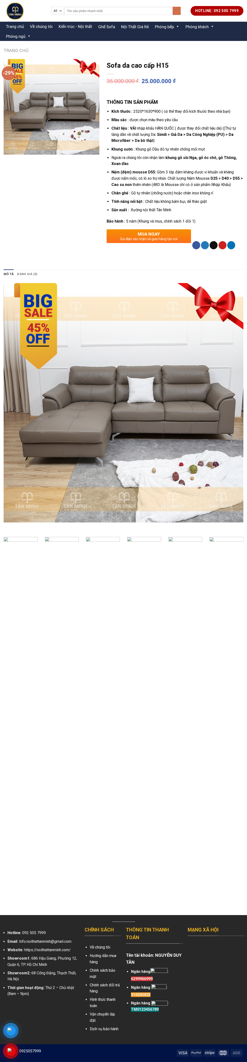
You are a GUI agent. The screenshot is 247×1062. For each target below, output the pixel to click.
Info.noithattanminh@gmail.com (45, 941)
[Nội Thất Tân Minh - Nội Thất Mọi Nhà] (24, 11)
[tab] (9, 274)
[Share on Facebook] (196, 245)
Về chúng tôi (41, 26)
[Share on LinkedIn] (231, 245)
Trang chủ (15, 26)
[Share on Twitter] (205, 245)
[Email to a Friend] (214, 245)
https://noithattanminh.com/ (47, 950)
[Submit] (177, 11)
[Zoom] (10, 148)
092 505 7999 (34, 932)
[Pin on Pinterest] (222, 245)
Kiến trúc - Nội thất (75, 26)
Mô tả (9, 274)
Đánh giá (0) (27, 274)
